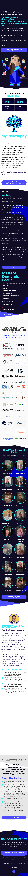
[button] (8, 465)
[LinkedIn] (13, 871)
